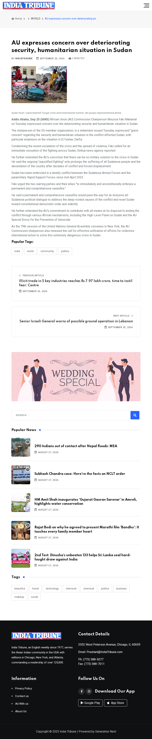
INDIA (17, 251)
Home (18, 18)
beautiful (19, 588)
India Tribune (68, 731)
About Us (21, 711)
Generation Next (105, 731)
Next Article (121, 316)
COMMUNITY (47, 251)
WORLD (35, 18)
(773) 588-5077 (93, 659)
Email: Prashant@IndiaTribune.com (100, 652)
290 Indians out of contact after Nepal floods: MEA (75, 446)
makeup (19, 596)
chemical (71, 588)
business (121, 588)
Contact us (22, 696)
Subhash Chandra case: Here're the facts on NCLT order (79, 474)
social (34, 596)
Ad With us (21, 703)
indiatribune (24, 58)
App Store (117, 703)
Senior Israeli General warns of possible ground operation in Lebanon (76, 321)
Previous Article (33, 275)
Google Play (92, 703)
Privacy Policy (23, 688)
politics (105, 588)
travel (35, 588)
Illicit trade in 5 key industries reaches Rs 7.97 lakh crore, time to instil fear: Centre (75, 283)
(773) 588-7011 (94, 664)
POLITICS (65, 251)
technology (52, 588)
